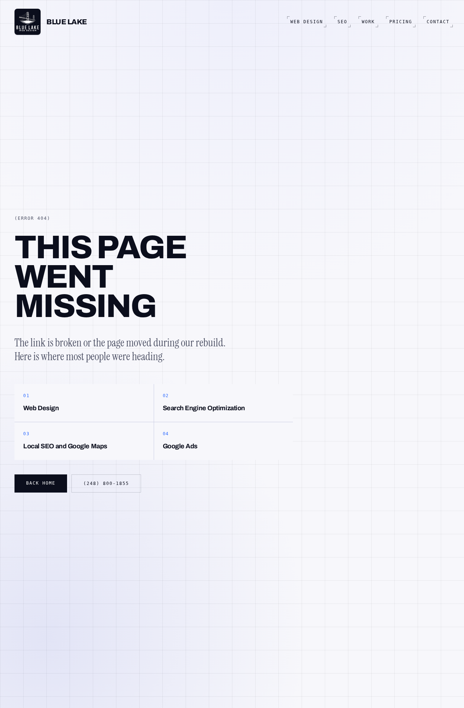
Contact (438, 21)
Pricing (400, 21)
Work (368, 21)
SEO (342, 21)
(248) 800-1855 (106, 483)
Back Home (40, 483)
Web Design (306, 21)
